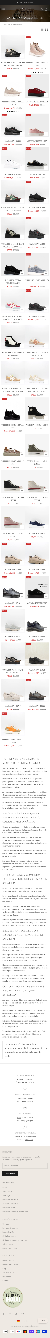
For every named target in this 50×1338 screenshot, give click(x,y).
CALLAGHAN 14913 (37, 533)
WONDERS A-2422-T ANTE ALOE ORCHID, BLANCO (13, 317)
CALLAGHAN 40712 (13, 706)
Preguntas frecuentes (10, 1228)
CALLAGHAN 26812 (37, 670)
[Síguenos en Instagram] (10, 1314)
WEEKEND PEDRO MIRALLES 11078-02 (13, 740)
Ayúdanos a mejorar (9, 1248)
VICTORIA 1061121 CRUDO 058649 (37, 498)
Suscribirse (10, 1174)
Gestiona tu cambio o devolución (14, 1240)
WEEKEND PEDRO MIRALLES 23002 (37, 63)
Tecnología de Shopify (32, 1326)
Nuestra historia (8, 1261)
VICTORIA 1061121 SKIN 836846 (13, 534)
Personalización (8, 1232)
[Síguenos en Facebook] (3, 1314)
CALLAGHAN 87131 (13, 603)
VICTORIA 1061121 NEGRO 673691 (13, 498)
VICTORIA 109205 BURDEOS (37, 102)
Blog (4, 1269)
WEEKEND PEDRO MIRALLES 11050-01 (13, 103)
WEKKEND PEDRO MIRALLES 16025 (37, 281)
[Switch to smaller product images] (46, 29)
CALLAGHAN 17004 (37, 316)
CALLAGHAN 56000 (13, 141)
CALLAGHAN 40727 (13, 636)
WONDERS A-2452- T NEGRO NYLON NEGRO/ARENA (13, 63)
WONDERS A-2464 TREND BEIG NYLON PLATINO (37, 390)
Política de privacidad (10, 1199)
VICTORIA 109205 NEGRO (37, 603)
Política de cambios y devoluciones (15, 1212)
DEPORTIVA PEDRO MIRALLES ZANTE (13, 281)
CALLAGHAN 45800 (37, 208)
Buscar (5, 1187)
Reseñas (5, 1281)
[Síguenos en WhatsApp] (22, 1314)
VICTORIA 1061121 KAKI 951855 (37, 462)
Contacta (5, 1224)
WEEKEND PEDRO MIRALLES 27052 (13, 426)
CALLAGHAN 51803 (13, 174)
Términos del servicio (10, 1204)
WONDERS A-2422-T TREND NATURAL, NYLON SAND (13, 390)
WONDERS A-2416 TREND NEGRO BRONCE (13, 671)
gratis (30, 1079)
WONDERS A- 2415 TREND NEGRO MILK (13, 353)
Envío (19, 1118)
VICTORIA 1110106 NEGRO (37, 425)
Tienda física (7, 1191)
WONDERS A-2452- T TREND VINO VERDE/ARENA (13, 209)
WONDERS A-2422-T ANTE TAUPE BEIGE (37, 353)
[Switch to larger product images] (42, 29)
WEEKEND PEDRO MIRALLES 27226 (13, 462)
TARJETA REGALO (9, 1273)
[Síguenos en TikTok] (16, 1314)
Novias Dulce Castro (10, 1265)
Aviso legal (6, 1195)
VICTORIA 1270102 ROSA (37, 141)
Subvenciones (7, 1244)
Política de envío (8, 1208)
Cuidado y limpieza (9, 1236)
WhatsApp (29, 1139)
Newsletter (6, 1277)
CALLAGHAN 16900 (37, 636)
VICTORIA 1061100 (37, 174)
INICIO (6, 24)
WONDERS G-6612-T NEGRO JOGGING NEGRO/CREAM (12, 245)
